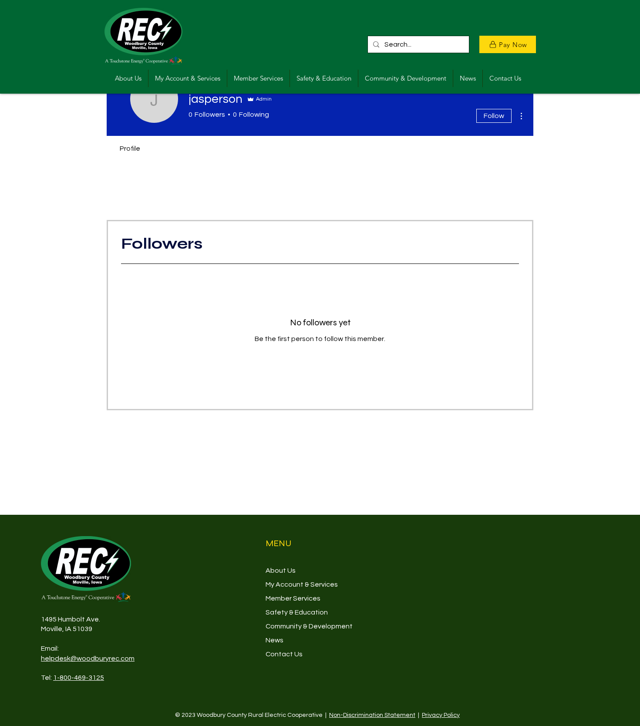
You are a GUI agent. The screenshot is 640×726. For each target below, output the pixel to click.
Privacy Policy (441, 715)
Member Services (293, 598)
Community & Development (309, 626)
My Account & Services (302, 584)
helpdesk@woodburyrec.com (88, 658)
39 (88, 628)
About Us (281, 570)
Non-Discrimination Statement (372, 715)
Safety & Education (297, 612)
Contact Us (284, 654)
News (274, 640)
